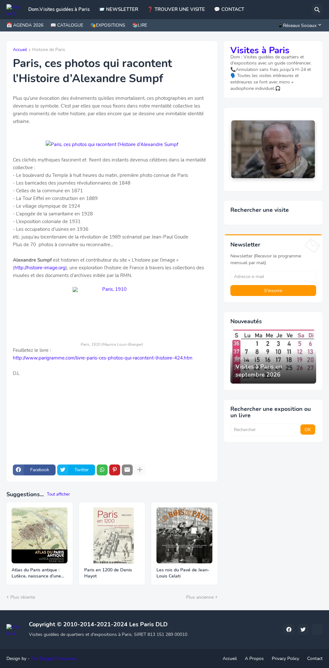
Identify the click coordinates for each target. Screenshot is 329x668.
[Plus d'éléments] (139, 469)
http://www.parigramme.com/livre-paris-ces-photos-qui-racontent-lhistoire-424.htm (102, 358)
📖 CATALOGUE (66, 25)
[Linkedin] (317, 629)
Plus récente (22, 597)
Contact (315, 658)
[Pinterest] (114, 469)
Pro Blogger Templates (54, 658)
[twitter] (303, 629)
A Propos (254, 658)
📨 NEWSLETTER (118, 9)
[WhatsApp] (102, 469)
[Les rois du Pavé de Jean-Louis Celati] (184, 535)
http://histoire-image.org (40, 268)
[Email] (127, 469)
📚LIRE (139, 25)
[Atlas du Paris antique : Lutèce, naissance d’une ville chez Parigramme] (39, 535)
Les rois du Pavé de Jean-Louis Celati (182, 573)
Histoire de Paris (48, 50)
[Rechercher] (317, 9)
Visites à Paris (259, 50)
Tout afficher (58, 494)
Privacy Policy (285, 658)
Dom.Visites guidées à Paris (59, 9)
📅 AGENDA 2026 (24, 25)
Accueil (20, 50)
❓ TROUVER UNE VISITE (176, 9)
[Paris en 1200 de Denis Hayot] (112, 535)
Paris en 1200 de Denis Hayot (108, 573)
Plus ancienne (200, 597)
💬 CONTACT (229, 9)
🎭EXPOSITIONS (107, 25)
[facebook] (288, 629)
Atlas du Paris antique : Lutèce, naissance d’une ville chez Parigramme (36, 573)
